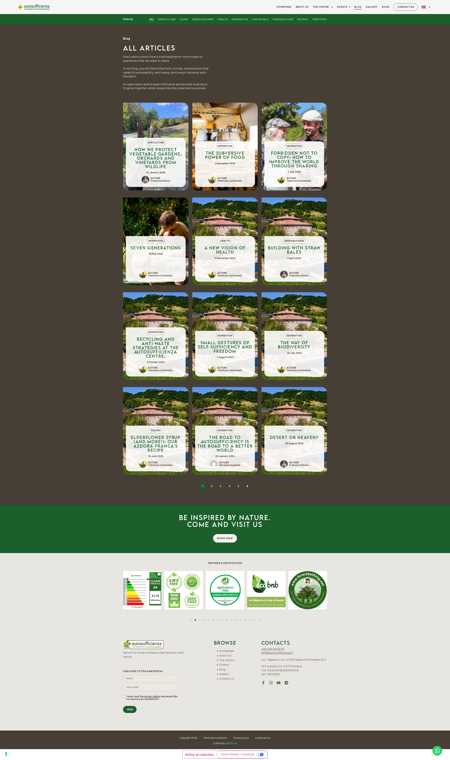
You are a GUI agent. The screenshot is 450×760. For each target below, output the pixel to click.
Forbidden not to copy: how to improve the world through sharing (294, 78)
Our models (260, 19)
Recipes (302, 19)
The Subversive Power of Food (225, 74)
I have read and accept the (247, 737)
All (151, 19)
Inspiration (240, 19)
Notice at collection (199, 673)
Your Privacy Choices (237, 673)
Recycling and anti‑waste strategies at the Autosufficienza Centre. (156, 267)
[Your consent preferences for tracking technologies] (6, 754)
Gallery (372, 7)
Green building (203, 19)
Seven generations (155, 166)
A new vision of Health (225, 169)
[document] (225, 719)
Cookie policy (262, 657)
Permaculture (283, 19)
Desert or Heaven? (294, 356)
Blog (358, 7)
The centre (321, 7)
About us (302, 7)
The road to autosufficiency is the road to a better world (225, 363)
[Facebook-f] (263, 602)
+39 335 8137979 (272, 568)
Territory (319, 19)
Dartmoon (231, 662)
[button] (427, 7)
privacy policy (152, 615)
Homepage (284, 7)
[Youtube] (279, 602)
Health (223, 19)
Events (224, 584)
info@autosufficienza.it (277, 572)
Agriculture (167, 19)
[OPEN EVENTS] (349, 7)
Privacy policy (241, 657)
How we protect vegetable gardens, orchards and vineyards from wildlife (155, 77)
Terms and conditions (215, 657)
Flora (184, 19)
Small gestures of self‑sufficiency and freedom (225, 266)
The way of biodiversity (294, 263)
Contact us (226, 598)
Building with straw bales (294, 169)
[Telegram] (286, 602)
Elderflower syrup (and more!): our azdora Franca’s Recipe (156, 363)
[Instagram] (271, 602)
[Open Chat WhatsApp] (437, 751)
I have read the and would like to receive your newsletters (152, 617)
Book (386, 7)
